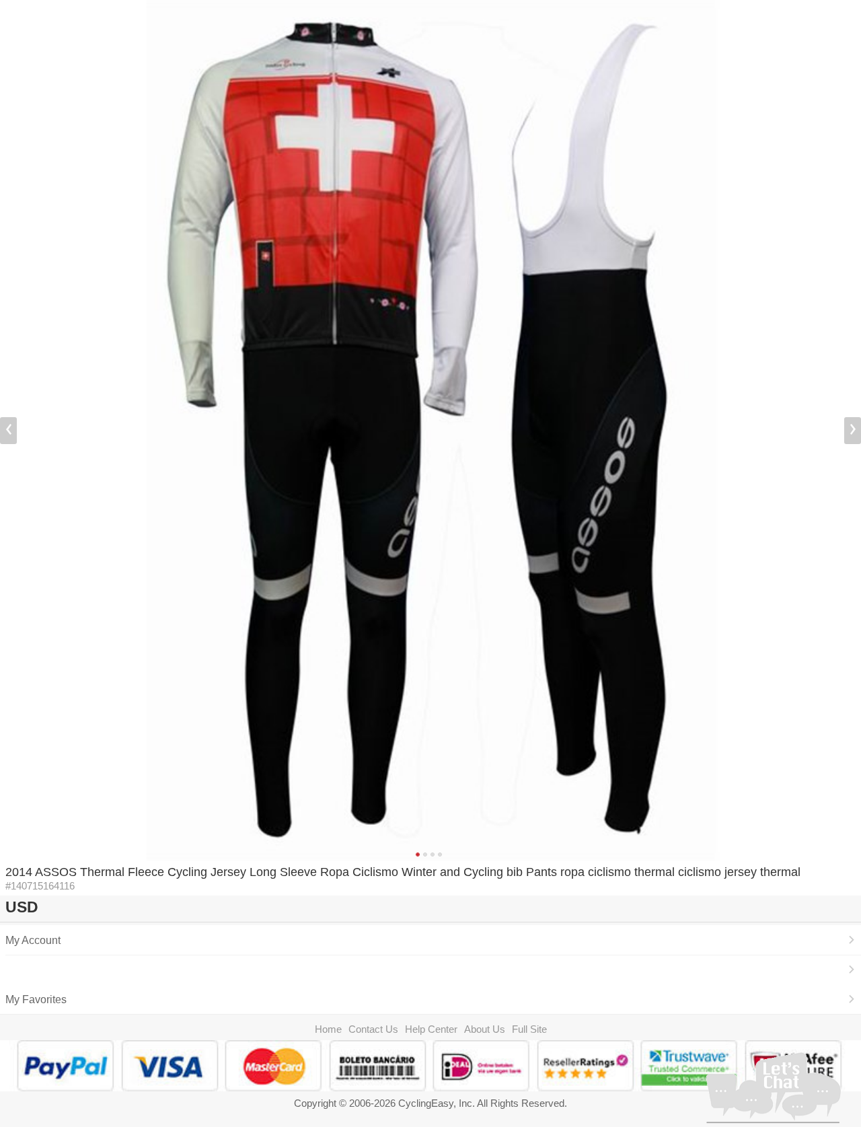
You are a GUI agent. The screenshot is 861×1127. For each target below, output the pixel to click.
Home (328, 1029)
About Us (484, 1029)
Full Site (529, 1029)
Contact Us (373, 1029)
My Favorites (36, 999)
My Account (33, 940)
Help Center (431, 1029)
